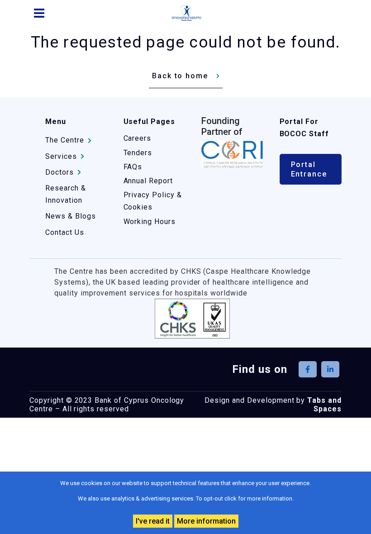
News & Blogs (70, 216)
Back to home (180, 76)
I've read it (153, 521)
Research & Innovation (65, 194)
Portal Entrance (309, 169)
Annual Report (148, 180)
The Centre (64, 140)
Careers (138, 138)
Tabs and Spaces (324, 404)
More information (206, 521)
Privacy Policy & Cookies (153, 201)
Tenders (138, 152)
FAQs (133, 166)
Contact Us (64, 232)
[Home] (190, 13)
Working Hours (150, 221)
